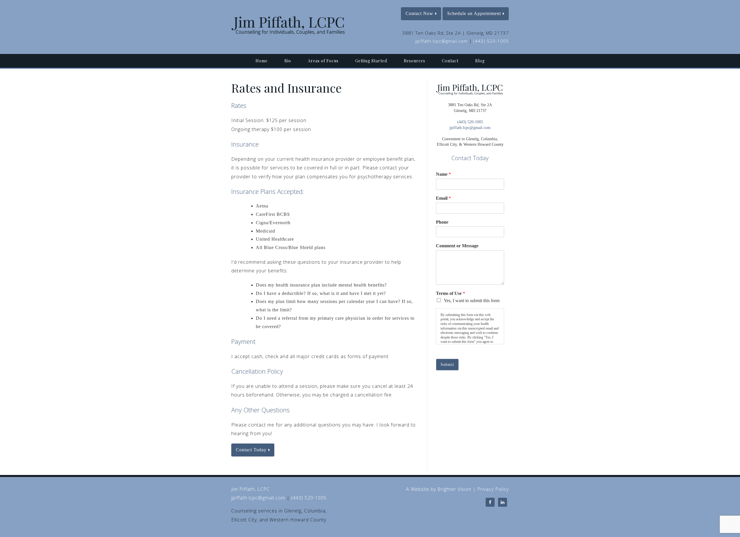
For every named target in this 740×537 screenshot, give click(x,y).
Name (443, 174)
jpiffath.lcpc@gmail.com (441, 41)
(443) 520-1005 (491, 41)
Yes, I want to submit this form (472, 300)
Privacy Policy (493, 489)
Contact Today (251, 449)
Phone (442, 222)
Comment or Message (457, 245)
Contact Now (419, 13)
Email (443, 198)
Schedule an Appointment (474, 13)
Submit (447, 364)
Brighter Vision (454, 489)
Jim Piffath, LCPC (250, 489)
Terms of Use (450, 293)
